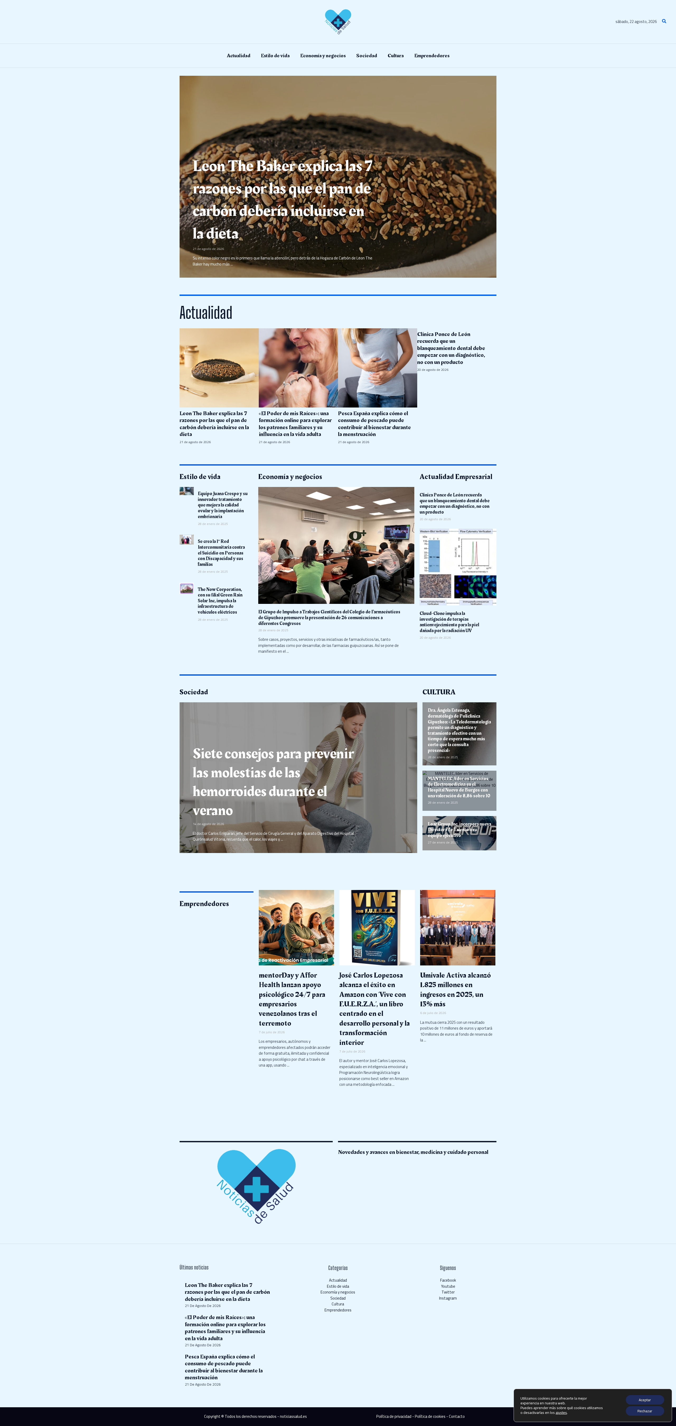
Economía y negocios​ (338, 1292)
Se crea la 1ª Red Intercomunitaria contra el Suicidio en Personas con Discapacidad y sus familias (221, 553)
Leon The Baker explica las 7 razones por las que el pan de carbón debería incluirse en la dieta (227, 1292)
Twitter (448, 1292)
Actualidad (338, 1280)
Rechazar (644, 1411)
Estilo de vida (338, 1286)
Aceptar (645, 1399)
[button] (664, 21)
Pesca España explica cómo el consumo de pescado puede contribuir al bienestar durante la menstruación (224, 1367)
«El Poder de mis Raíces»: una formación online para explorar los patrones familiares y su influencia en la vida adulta (225, 1328)
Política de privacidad (393, 1416)
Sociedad (338, 1298)
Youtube (448, 1286)
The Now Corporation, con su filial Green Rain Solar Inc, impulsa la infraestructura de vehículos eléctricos (220, 601)
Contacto (457, 1416)
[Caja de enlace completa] (338, 177)
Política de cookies (430, 1416)
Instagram (448, 1298)
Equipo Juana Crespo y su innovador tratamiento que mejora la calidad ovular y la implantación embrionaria (223, 505)
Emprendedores (338, 1310)
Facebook (448, 1280)
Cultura (338, 1304)
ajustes (561, 1412)
